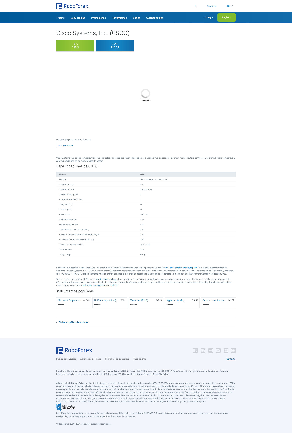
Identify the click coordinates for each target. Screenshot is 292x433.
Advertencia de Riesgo (90, 359)
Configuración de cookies (117, 359)
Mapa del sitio (139, 359)
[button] (72, 6)
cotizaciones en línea (107, 279)
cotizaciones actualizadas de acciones (100, 285)
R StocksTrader (66, 145)
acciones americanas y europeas (181, 267)
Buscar (148, 6)
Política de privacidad (66, 359)
